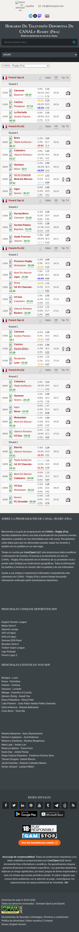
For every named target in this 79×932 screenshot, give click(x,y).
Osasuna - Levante (11, 689)
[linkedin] (22, 805)
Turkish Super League (13, 647)
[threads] (64, 805)
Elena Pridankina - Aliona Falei (18, 700)
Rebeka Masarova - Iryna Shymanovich (22, 733)
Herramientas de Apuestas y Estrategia (22, 917)
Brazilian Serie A (10, 644)
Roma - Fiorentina (11, 681)
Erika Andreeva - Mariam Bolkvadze (20, 707)
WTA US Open (9, 637)
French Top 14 (16, 77)
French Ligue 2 (9, 655)
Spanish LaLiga (10, 629)
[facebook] (5, 805)
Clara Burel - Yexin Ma (13, 711)
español (29, 6)
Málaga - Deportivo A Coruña (17, 692)
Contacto (48, 920)
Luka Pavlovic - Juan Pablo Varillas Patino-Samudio (29, 703)
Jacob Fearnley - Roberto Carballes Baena (24, 763)
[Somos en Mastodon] (39, 16)
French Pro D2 (16, 126)
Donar (5, 924)
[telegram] (56, 805)
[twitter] (14, 805)
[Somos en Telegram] (31, 16)
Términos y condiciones (56, 917)
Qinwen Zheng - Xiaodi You (16, 696)
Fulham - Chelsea (11, 685)
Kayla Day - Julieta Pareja (15, 752)
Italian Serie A (9, 625)
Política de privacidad (13, 920)
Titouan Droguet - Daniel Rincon (18, 759)
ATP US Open (9, 633)
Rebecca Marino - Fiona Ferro (17, 748)
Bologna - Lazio (10, 677)
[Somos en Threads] (35, 16)
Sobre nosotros (34, 920)
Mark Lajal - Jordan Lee (14, 744)
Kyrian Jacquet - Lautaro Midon (18, 766)
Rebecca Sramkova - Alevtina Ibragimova (23, 741)
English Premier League (14, 622)
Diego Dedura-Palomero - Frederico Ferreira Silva (28, 755)
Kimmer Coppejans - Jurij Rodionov (20, 737)
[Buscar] (74, 42)
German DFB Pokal (12, 640)
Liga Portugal (9, 651)
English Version (18, 924)
